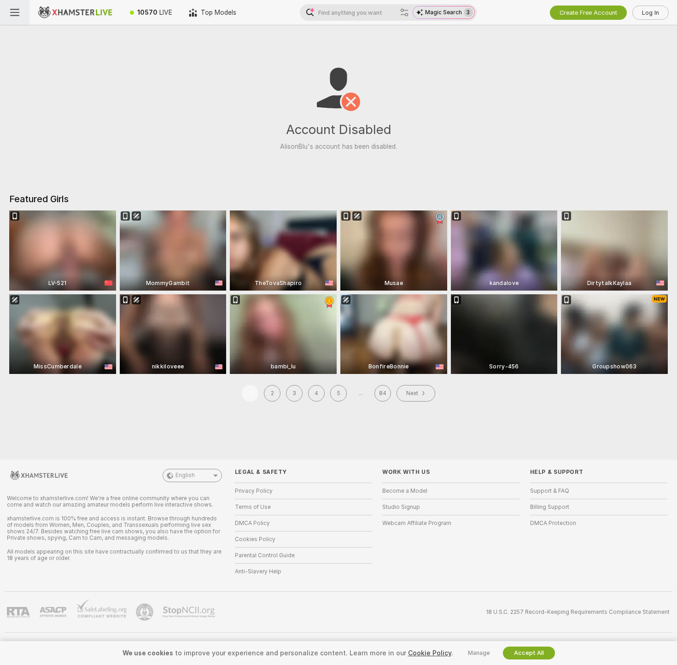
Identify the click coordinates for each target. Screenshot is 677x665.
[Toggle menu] (14, 12)
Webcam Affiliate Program (416, 523)
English (185, 475)
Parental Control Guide (265, 555)
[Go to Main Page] (75, 12)
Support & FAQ (549, 491)
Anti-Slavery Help (258, 571)
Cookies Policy (255, 539)
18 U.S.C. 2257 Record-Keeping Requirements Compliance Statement (578, 612)
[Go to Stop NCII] (190, 612)
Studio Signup (401, 507)
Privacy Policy (254, 491)
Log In (650, 12)
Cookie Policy (429, 653)
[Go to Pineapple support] (145, 612)
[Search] (404, 12)
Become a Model (404, 491)
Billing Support (549, 507)
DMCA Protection (553, 523)
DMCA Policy (252, 523)
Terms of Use (253, 507)
